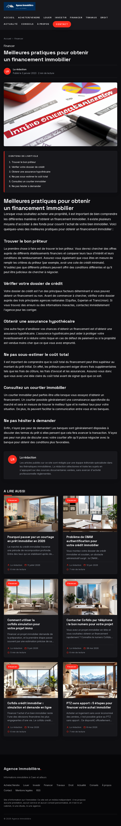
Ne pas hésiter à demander (26, 186)
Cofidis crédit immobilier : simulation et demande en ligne (29, 705)
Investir (60, 17)
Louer (48, 17)
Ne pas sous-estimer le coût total (30, 176)
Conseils (27, 24)
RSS (38, 790)
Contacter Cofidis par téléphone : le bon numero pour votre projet (89, 622)
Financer (76, 17)
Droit (104, 17)
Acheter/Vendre (29, 17)
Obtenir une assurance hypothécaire (31, 171)
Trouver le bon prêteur (24, 162)
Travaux (91, 17)
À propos (43, 24)
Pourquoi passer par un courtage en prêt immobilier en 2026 (30, 539)
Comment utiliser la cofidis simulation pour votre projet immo (23, 624)
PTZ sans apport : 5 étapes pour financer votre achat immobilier (89, 705)
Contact (62, 24)
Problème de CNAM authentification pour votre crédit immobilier (82, 541)
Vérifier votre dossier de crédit (28, 167)
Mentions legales (24, 790)
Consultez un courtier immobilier (29, 181)
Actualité (11, 24)
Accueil (9, 17)
